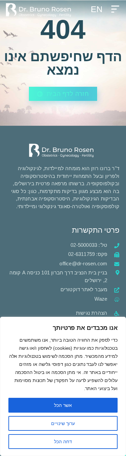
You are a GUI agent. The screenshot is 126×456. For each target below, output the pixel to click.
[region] (63, 386)
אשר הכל (63, 405)
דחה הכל (63, 441)
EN (96, 9)
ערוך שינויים (63, 423)
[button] (115, 9)
